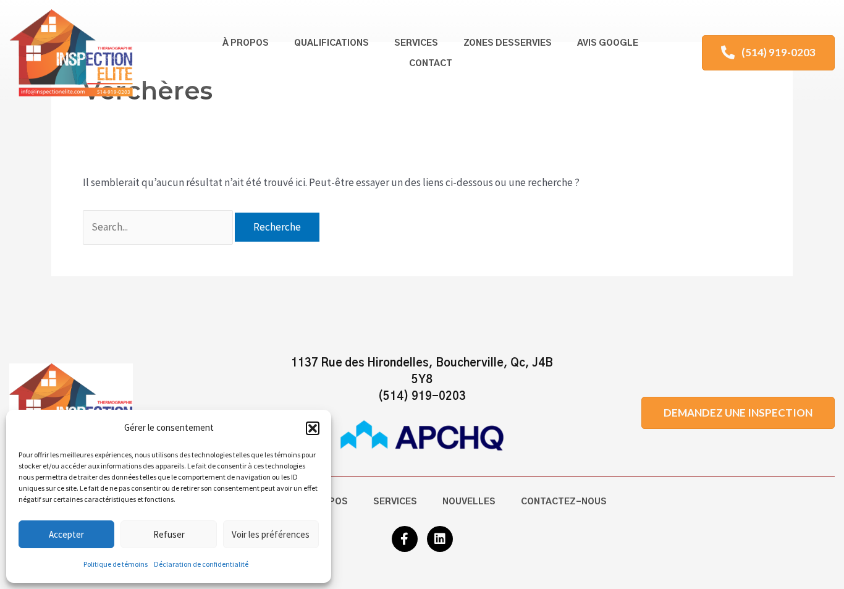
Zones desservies (507, 43)
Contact (430, 63)
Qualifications (331, 43)
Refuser (169, 534)
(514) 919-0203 (422, 396)
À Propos (245, 43)
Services (416, 43)
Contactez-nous (564, 502)
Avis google (607, 43)
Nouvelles (469, 502)
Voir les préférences (271, 534)
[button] (312, 428)
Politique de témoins (115, 564)
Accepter (66, 534)
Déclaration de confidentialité (201, 564)
